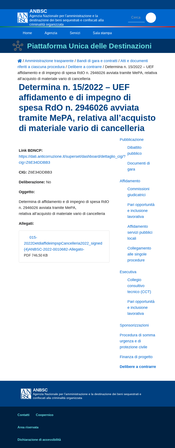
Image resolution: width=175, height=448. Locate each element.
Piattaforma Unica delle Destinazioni (89, 46)
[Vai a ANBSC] (20, 61)
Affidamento (130, 181)
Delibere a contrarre (138, 367)
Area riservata (28, 427)
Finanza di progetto (136, 357)
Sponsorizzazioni (134, 325)
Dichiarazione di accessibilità (39, 439)
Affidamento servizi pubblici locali (139, 232)
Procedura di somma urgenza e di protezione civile (137, 341)
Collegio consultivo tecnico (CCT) (139, 286)
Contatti (23, 415)
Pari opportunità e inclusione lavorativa (141, 211)
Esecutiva (128, 272)
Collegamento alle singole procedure (139, 254)
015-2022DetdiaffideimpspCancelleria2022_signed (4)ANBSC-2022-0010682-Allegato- (63, 243)
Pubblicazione (132, 139)
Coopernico (44, 415)
